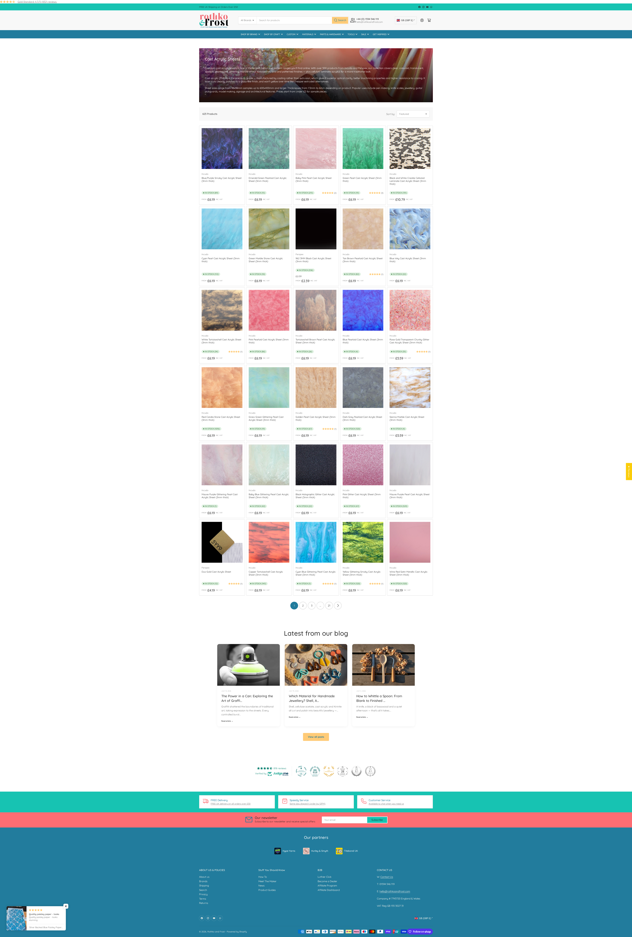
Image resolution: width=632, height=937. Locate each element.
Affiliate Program (327, 885)
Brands (203, 881)
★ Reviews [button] (629, 472)
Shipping (204, 885)
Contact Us (386, 876)
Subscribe (377, 819)
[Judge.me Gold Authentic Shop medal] (329, 771)
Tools (351, 34)
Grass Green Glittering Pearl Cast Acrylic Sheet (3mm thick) (266, 418)
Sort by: (390, 114)
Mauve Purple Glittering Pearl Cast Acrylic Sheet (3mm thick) (220, 496)
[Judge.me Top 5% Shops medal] (356, 771)
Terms (202, 898)
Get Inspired (379, 34)
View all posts (316, 736)
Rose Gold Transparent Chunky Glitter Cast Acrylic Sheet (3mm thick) (409, 341)
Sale (363, 34)
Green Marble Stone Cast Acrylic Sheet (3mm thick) (266, 260)
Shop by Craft (272, 34)
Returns (203, 903)
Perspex (299, 254)
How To (262, 876)
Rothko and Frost (216, 931)
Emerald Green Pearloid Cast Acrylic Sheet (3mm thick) (268, 179)
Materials (307, 34)
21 (329, 605)
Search (203, 890)
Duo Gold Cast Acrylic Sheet (216, 571)
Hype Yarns (289, 850)
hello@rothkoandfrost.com (395, 891)
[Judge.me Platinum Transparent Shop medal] (301, 771)
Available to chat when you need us (386, 803)
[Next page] (337, 605)
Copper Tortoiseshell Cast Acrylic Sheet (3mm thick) (266, 573)
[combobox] (303, 20)
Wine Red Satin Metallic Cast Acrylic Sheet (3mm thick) (408, 573)
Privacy (203, 894)
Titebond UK (351, 850)
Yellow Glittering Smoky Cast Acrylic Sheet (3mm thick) (362, 573)
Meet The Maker (267, 881)
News (261, 885)
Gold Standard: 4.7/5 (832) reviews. (37, 1)
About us (204, 876)
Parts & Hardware (330, 34)
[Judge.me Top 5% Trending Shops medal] (370, 771)
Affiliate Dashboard (329, 890)
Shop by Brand (249, 34)
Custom (291, 34)
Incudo (205, 174)
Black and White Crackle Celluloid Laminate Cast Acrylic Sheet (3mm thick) (408, 181)
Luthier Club (324, 876)
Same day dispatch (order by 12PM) (307, 803)
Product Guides (267, 890)
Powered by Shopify (237, 931)
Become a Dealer (327, 881)
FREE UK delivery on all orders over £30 (230, 803)
